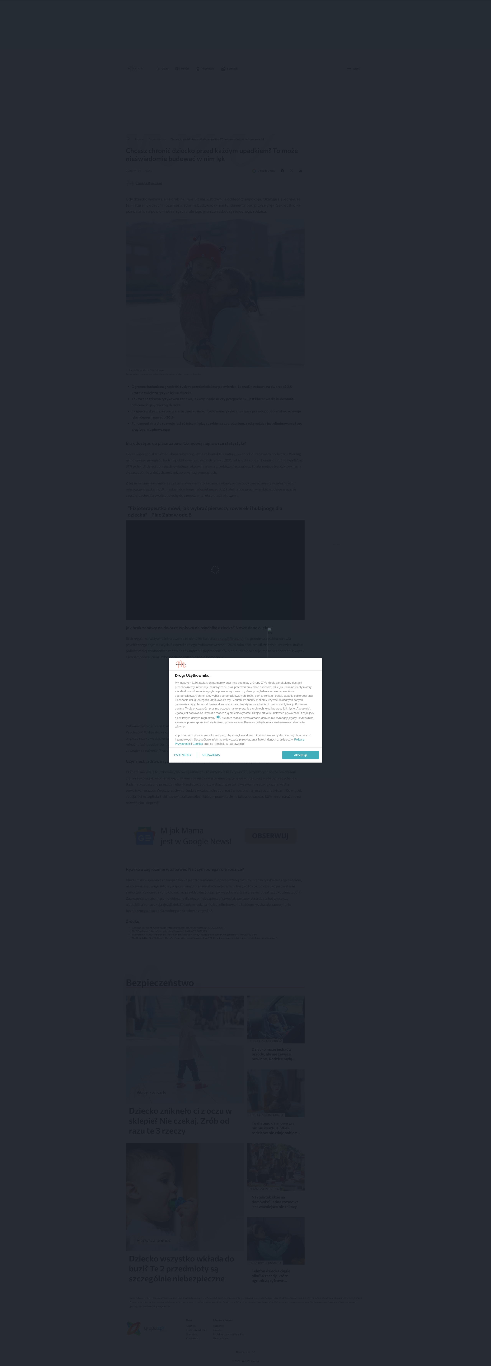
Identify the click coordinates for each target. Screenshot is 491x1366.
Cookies (198, 743)
